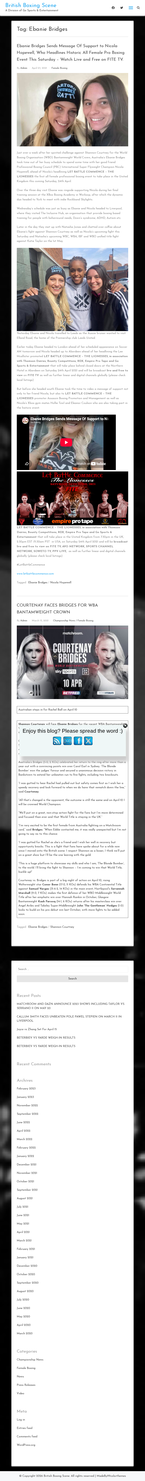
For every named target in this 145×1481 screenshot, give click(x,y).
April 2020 (24, 1325)
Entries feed (24, 1428)
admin (23, 68)
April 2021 (23, 1232)
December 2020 (27, 1266)
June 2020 (23, 1308)
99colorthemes (116, 1476)
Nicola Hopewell (60, 582)
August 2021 (25, 1198)
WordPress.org (26, 1445)
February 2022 (26, 1147)
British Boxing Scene (30, 5)
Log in (21, 1419)
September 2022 (27, 1114)
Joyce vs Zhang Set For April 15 (37, 1029)
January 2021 (25, 1257)
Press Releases (26, 1385)
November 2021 (27, 1173)
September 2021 (27, 1190)
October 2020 (26, 1274)
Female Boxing (59, 68)
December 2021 (26, 1164)
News (20, 1376)
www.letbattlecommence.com (35, 573)
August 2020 (25, 1291)
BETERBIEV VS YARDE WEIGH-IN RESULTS (46, 1037)
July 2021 (22, 1207)
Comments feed (27, 1436)
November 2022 (27, 1105)
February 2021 (26, 1249)
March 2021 (24, 1240)
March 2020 (25, 1333)
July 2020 (23, 1299)
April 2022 (23, 1131)
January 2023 (25, 1097)
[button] (138, 8)
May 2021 (23, 1223)
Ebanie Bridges (37, 582)
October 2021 (25, 1181)
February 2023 (26, 1088)
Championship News (64, 620)
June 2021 (23, 1215)
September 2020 (28, 1283)
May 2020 (23, 1316)
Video (20, 1393)
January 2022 (25, 1156)
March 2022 (24, 1139)
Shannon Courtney (62, 927)
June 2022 (23, 1122)
